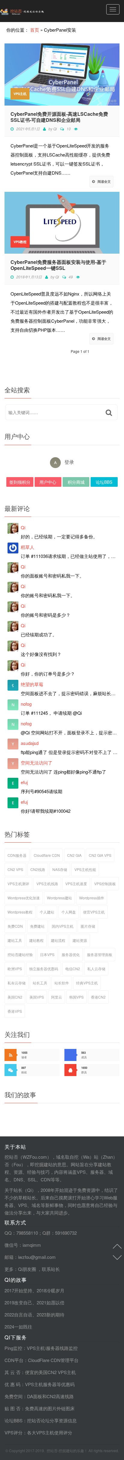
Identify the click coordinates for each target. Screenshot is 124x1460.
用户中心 (47, 482)
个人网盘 (68, 911)
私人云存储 (96, 968)
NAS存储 (59, 869)
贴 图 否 (12, 1408)
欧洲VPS (15, 968)
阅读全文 (104, 181)
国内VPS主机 (62, 926)
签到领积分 (19, 482)
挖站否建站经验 (20, 954)
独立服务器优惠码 (43, 968)
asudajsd (30, 743)
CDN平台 (14, 1360)
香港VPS (15, 1011)
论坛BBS (104, 482)
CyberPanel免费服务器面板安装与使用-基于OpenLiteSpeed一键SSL (58, 265)
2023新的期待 (50, 1314)
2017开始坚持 (18, 1290)
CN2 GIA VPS (100, 855)
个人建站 (47, 911)
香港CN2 (98, 996)
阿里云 (56, 996)
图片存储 (88, 926)
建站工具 (15, 940)
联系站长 (51, 1269)
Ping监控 (13, 1348)
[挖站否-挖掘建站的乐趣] (34, 11)
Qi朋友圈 (27, 1269)
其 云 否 (12, 1372)
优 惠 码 (12, 1384)
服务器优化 (71, 954)
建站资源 (80, 940)
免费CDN (15, 926)
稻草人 (27, 547)
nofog (26, 704)
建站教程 (36, 940)
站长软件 (61, 982)
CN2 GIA (74, 855)
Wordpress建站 (59, 897)
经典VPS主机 (87, 982)
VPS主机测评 (18, 883)
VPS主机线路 (47, 883)
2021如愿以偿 (50, 1302)
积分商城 (76, 482)
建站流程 (58, 940)
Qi (55, 128)
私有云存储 (17, 982)
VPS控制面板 (105, 883)
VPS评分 (14, 1432)
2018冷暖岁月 (50, 1290)
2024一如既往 (18, 1326)
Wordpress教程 (20, 911)
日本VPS (47, 954)
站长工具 (40, 982)
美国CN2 (15, 996)
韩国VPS (76, 996)
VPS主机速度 (76, 883)
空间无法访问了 (36, 762)
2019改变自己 (18, 1302)
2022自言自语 (18, 1314)
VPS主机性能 (85, 869)
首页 (34, 30)
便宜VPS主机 (94, 911)
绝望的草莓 (32, 684)
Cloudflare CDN (47, 855)
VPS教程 (20, 241)
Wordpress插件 (91, 897)
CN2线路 (37, 869)
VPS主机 (20, 93)
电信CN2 (72, 968)
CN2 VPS (15, 869)
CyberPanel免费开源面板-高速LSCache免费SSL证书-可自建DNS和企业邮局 (59, 117)
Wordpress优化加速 (24, 897)
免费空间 (14, 1396)
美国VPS (36, 996)
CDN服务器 (17, 855)
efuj (24, 782)
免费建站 (37, 926)
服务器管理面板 (99, 954)
